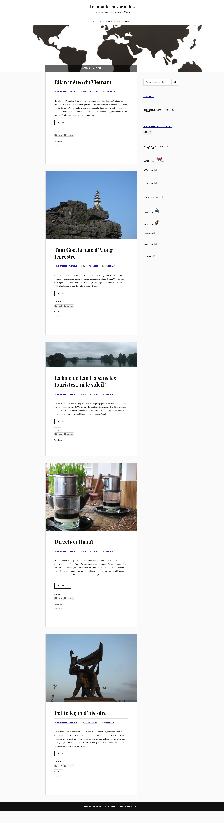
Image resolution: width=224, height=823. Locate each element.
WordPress (110, 806)
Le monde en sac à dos (112, 6)
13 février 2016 (91, 394)
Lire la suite (62, 122)
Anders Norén (134, 806)
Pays (108, 21)
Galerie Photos (123, 21)
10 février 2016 (91, 551)
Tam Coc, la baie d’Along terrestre (83, 253)
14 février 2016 (91, 92)
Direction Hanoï (73, 541)
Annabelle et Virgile (67, 92)
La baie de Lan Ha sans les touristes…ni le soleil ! (85, 381)
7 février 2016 (90, 722)
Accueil (96, 21)
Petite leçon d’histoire (80, 712)
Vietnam (111, 92)
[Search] (175, 82)
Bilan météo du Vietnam (82, 82)
